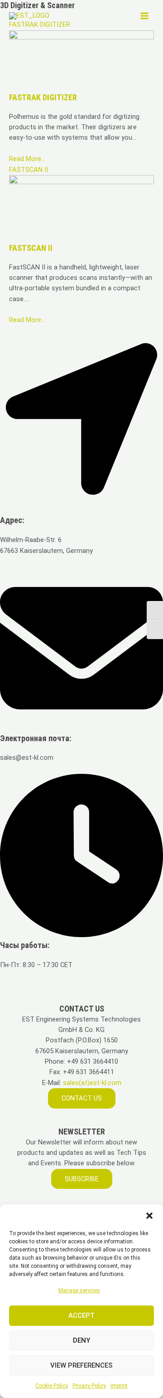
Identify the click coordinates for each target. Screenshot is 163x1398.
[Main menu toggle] (144, 15)
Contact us (82, 1098)
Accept (81, 1315)
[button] (149, 1215)
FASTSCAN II (28, 170)
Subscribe (82, 1179)
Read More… (27, 159)
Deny (81, 1340)
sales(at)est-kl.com (91, 1083)
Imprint (119, 1386)
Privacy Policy (89, 1386)
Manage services (79, 1290)
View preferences (81, 1365)
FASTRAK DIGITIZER (43, 97)
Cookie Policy (51, 1386)
